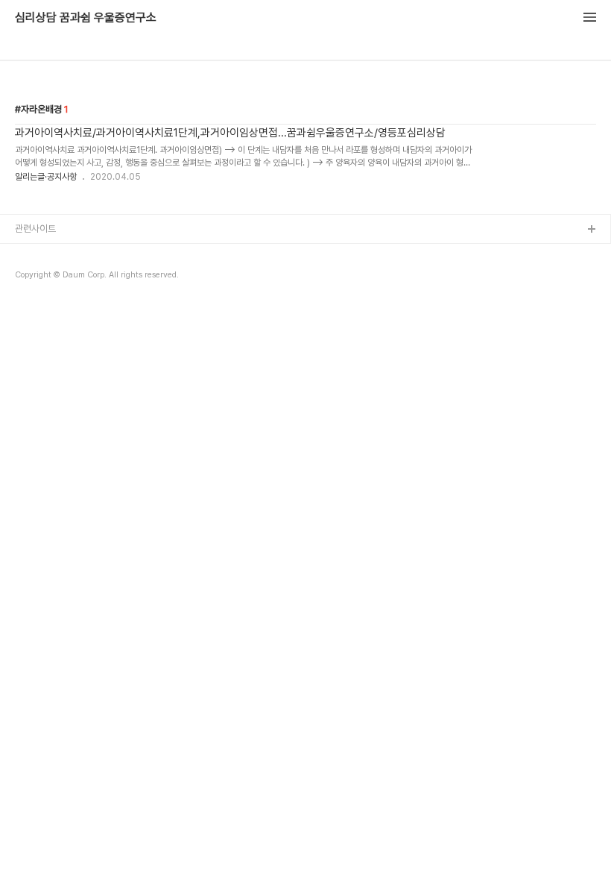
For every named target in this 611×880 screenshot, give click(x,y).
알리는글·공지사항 (46, 177)
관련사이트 (35, 228)
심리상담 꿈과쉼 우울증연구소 (85, 18)
